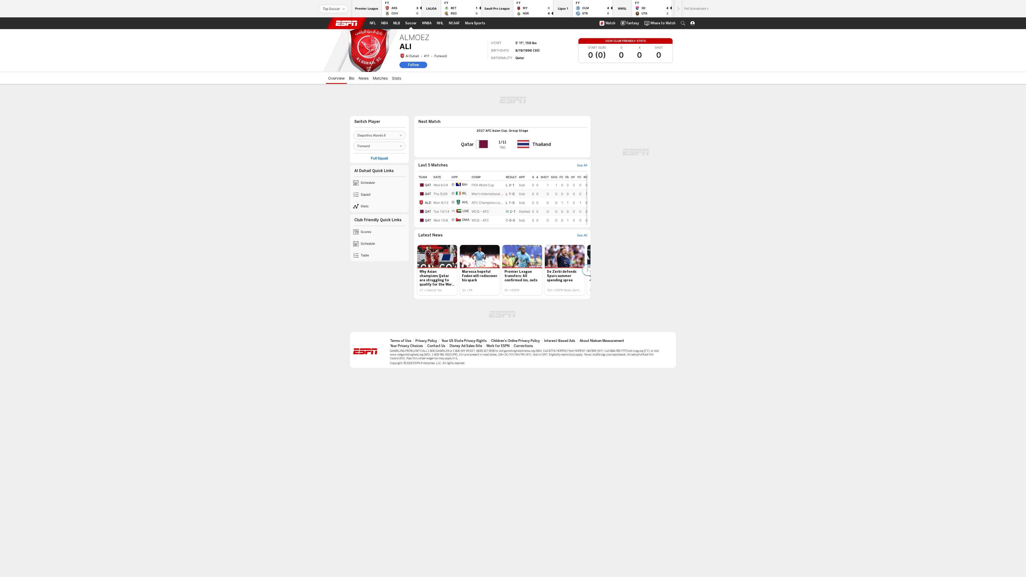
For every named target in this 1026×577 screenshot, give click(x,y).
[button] (683, 23)
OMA (465, 220)
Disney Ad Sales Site (466, 346)
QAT (428, 185)
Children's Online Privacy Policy (515, 341)
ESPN (346, 23)
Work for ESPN (498, 346)
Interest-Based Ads (559, 341)
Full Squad (379, 158)
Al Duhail (412, 56)
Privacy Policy (426, 341)
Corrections (523, 346)
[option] (437, 270)
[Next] (678, 8)
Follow (413, 65)
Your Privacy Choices (406, 346)
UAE (466, 211)
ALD (428, 203)
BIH (464, 184)
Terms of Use (400, 341)
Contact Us (436, 346)
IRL (464, 193)
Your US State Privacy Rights (464, 341)
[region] (502, 199)
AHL (465, 202)
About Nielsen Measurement (602, 341)
